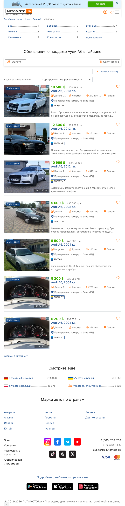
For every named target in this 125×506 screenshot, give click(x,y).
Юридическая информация (13, 461)
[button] (118, 12)
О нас (7, 440)
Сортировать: (50, 79)
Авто (19, 19)
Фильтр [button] (16, 61)
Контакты (10, 445)
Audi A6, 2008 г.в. (63, 206)
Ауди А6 (37, 19)
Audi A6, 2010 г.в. (63, 91)
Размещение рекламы (12, 452)
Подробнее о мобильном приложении (62, 477)
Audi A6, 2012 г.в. (63, 128)
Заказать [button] (100, 3)
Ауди (27, 19)
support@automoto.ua (107, 449)
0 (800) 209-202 (110, 440)
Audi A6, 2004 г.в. (63, 244)
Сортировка (111, 61)
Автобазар (9, 19)
